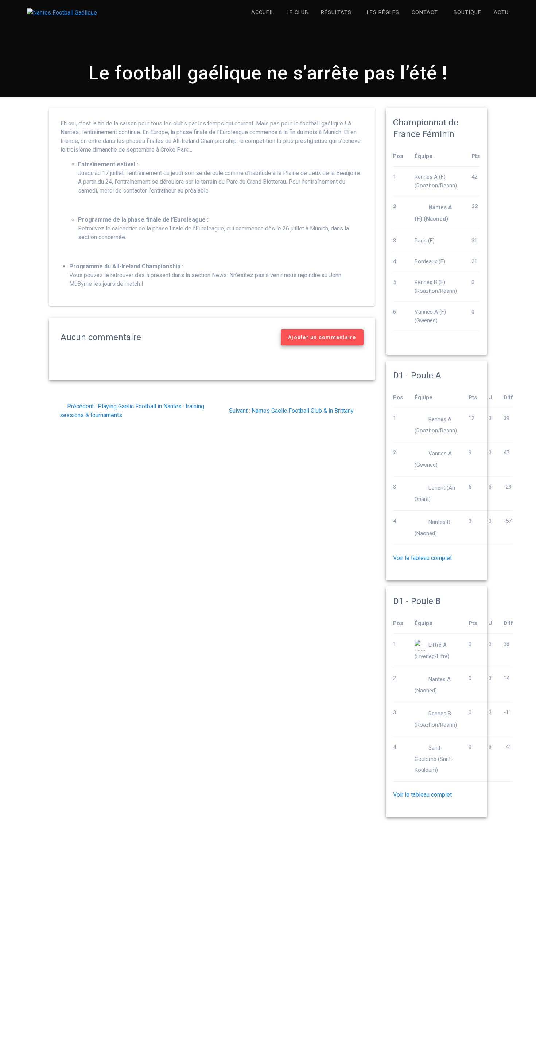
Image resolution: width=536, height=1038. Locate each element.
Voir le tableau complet (422, 558)
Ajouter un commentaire (322, 337)
